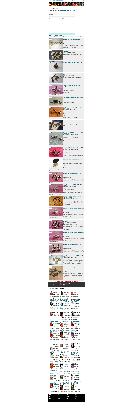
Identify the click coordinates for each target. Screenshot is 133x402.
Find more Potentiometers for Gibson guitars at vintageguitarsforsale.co (66, 281)
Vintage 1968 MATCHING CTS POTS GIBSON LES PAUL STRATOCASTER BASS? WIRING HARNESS (71, 39)
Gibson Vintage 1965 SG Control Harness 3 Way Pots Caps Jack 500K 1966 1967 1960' (73, 98)
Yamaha (76, 399)
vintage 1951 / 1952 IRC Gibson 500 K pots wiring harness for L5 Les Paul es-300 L (73, 148)
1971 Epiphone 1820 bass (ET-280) (54, 332)
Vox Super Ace (56, 353)
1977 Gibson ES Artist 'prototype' (74, 384)
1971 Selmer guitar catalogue (63, 311)
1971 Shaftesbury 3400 (54, 300)
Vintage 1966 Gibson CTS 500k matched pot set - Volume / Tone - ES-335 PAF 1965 (73, 173)
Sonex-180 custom (53, 13)
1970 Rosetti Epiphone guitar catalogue (75, 301)
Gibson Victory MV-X (66, 301)
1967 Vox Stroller (53, 383)
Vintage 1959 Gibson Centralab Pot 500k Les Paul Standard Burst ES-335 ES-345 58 (73, 185)
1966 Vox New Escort (64, 352)
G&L (49, 399)
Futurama (50, 398)
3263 (72, 370)
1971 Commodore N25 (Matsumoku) (64, 322)
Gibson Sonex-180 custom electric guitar (67, 10)
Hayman (59, 398)
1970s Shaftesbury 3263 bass (64, 342)
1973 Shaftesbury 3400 (64, 290)
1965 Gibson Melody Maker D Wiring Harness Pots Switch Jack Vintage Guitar (73, 51)
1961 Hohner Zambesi (75, 342)
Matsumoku (54, 305)
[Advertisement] (62, 28)
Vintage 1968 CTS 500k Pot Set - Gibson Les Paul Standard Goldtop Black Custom (72, 86)
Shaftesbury (54, 301)
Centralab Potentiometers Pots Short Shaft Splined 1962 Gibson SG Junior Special (73, 108)
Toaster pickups (76, 329)
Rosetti (75, 303)
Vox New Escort (66, 353)
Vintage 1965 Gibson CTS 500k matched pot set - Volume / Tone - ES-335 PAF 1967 (73, 221)
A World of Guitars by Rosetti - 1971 (54, 311)
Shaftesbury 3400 (65, 291)
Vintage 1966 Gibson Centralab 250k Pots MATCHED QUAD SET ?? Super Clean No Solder (73, 256)
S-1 (53, 351)
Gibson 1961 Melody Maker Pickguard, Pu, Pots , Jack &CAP (72, 121)
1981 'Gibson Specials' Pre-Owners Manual (54, 342)
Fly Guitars (68, 284)
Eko (49, 396)
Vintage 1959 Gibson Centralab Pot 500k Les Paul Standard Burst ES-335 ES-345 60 (73, 232)
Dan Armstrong (51, 395)
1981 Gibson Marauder (64, 331)
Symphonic (65, 364)
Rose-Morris (76, 394)
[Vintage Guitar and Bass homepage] (55, 0)
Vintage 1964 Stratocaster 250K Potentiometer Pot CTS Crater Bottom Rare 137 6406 (73, 63)
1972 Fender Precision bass (75, 373)
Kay (66, 395)
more (77, 47)
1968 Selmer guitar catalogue (74, 311)
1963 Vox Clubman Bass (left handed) (64, 384)
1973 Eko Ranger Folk (54, 362)
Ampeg (50, 394)
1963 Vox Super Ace (53, 352)
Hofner (59, 399)
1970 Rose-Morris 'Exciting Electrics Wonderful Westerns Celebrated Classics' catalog (54, 374)
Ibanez (67, 394)
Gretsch (59, 395)
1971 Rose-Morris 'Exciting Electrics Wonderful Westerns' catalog (65, 374)
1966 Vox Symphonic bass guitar (65, 363)
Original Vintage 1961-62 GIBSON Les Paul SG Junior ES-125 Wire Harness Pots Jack (73, 133)
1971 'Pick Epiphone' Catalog (74, 332)
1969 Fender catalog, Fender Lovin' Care (74, 353)
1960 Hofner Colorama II (75, 321)
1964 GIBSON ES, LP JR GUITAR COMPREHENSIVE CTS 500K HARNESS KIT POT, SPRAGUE (72, 197)
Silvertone (76, 396)
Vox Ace (53, 358)
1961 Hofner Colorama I (54, 321)
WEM (75, 398)
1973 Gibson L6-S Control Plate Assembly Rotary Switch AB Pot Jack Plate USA (73, 159)
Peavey (67, 399)
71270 (49, 18)
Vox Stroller (55, 384)
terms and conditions (79, 36)
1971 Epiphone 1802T (74, 290)
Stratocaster (61, 308)
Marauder (66, 333)
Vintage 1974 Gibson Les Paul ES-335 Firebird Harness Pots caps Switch (73, 74)
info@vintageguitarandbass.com (54, 284)
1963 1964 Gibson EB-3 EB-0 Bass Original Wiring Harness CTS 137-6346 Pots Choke (73, 267)
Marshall (67, 396)
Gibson (59, 394)
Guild (58, 396)
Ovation (67, 398)
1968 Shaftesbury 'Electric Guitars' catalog (75, 363)
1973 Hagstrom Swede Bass (55, 290)
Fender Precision (65, 367)
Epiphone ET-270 (76, 292)
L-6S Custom (57, 351)
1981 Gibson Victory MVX (64, 300)
